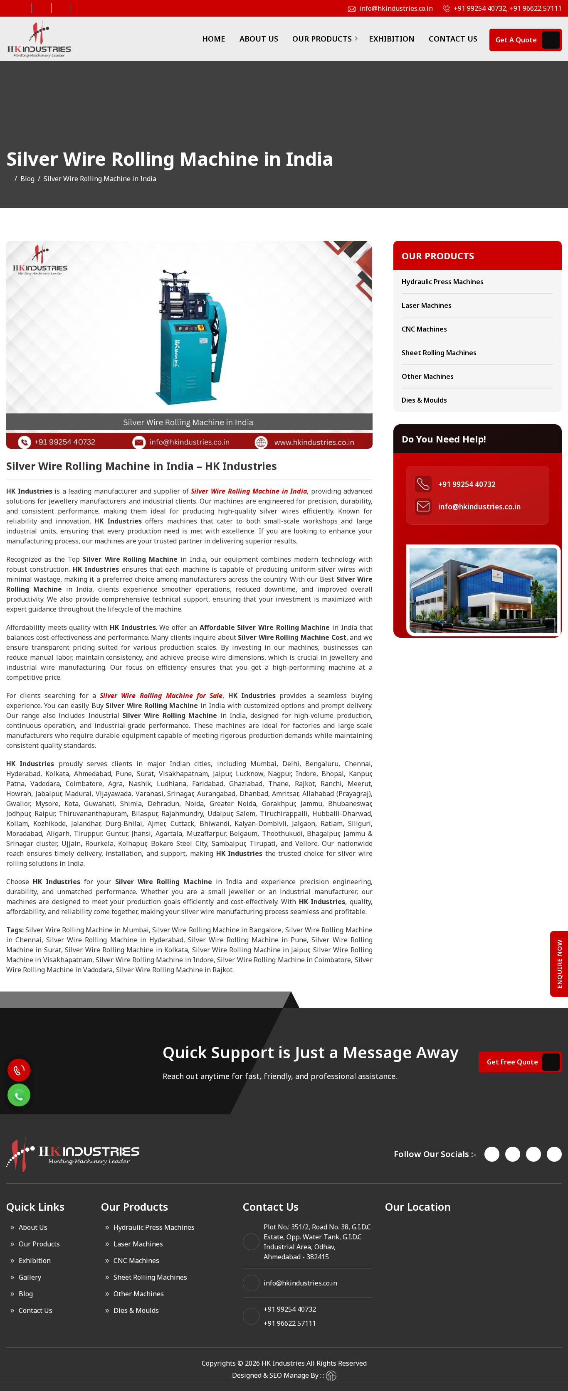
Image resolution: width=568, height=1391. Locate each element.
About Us (259, 39)
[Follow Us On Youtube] (79, 8)
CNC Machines (424, 329)
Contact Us (453, 39)
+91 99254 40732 (467, 484)
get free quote (512, 1062)
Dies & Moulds (424, 400)
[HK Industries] (39, 39)
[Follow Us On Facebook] (21, 8)
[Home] (8, 178)
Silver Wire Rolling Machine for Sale (161, 695)
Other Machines (428, 376)
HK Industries (283, 1363)
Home (213, 39)
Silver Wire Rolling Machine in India (249, 491)
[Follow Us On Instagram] (40, 8)
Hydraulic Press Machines (443, 281)
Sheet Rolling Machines (439, 352)
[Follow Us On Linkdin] (60, 8)
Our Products (322, 39)
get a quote (516, 39)
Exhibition (392, 39)
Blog (27, 178)
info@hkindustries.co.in (479, 506)
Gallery (30, 1277)
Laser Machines (427, 305)
